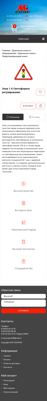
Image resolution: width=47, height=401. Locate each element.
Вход (6, 384)
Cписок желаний (11, 392)
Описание (14, 117)
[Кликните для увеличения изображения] (23, 72)
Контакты (8, 367)
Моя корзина (9, 388)
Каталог (7, 359)
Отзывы (35, 117)
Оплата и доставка (12, 363)
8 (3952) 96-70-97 (8, 329)
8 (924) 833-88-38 (8, 331)
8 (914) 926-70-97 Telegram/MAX (14, 334)
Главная (7, 356)
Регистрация (9, 380)
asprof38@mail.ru (14, 338)
